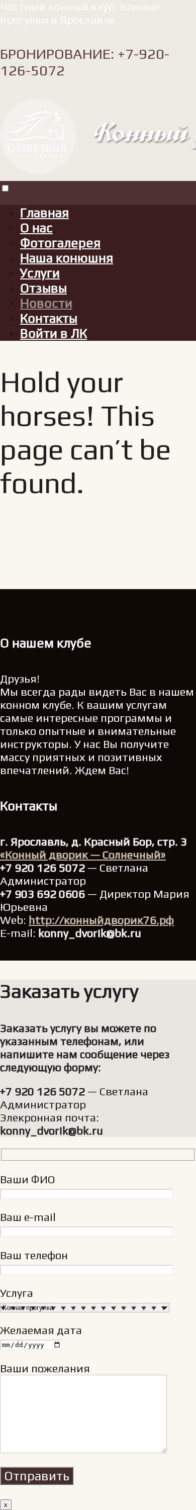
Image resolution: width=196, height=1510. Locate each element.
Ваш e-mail (28, 1216)
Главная (44, 212)
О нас (36, 227)
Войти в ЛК (53, 333)
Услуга (16, 1292)
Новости (46, 303)
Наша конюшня (66, 257)
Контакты (48, 318)
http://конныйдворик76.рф (101, 919)
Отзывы (43, 288)
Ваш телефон (34, 1255)
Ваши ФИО (27, 1179)
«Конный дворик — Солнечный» (83, 854)
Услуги (40, 272)
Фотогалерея (60, 242)
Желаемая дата (41, 1330)
